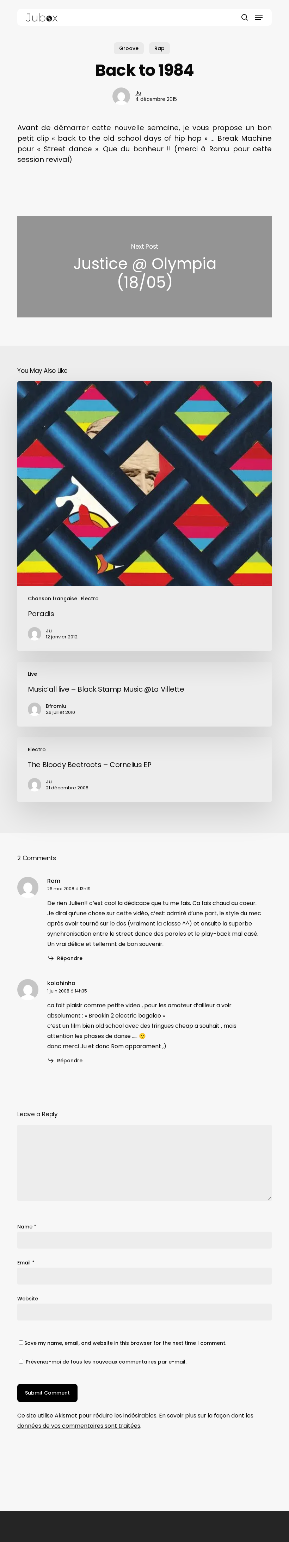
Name (26, 1226)
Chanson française (52, 598)
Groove (129, 48)
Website (27, 1298)
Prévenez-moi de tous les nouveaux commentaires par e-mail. (106, 1361)
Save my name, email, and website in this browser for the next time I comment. (125, 1343)
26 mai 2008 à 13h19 (69, 889)
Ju (138, 92)
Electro (90, 598)
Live (32, 674)
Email (26, 1262)
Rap (159, 48)
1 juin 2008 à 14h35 (67, 991)
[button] (259, 17)
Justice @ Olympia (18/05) (144, 266)
